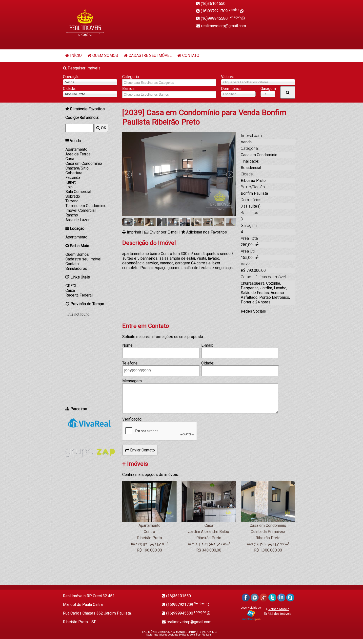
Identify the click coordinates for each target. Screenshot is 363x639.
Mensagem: (132, 381)
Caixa (70, 290)
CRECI (70, 285)
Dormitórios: (231, 88)
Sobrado (72, 196)
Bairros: (128, 88)
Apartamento (76, 149)
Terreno (72, 201)
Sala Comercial (78, 191)
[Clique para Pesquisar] (287, 92)
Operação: (71, 76)
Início (76, 55)
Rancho (71, 215)
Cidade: (69, 88)
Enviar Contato (142, 450)
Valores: (228, 76)
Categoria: (131, 76)
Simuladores (76, 268)
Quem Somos (105, 55)
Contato (190, 55)
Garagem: (268, 88)
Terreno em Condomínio (85, 205)
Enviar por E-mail (163, 232)
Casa (69, 158)
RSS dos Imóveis (279, 614)
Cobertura (73, 172)
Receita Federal (79, 295)
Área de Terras (78, 154)
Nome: (127, 345)
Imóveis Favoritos (87, 108)
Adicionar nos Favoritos (206, 232)
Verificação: (132, 419)
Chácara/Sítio (77, 168)
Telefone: (130, 363)
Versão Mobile (278, 609)
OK (103, 128)
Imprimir (134, 232)
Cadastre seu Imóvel (150, 55)
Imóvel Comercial (80, 210)
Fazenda (72, 177)
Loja (69, 187)
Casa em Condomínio (83, 163)
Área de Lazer (77, 219)
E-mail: (207, 345)
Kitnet (70, 182)
